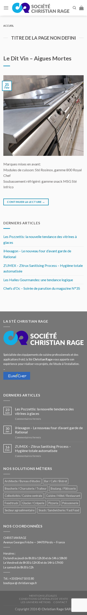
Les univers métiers (36, 602)
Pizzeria (53, 503)
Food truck (11, 503)
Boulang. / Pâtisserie (63, 488)
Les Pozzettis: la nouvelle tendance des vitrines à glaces (40, 239)
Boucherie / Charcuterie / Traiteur (26, 488)
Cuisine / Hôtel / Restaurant (63, 495)
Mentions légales (43, 595)
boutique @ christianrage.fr (20, 583)
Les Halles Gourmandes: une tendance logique (38, 280)
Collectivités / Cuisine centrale (23, 495)
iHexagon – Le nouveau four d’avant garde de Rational (37, 254)
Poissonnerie (70, 503)
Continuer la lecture (26, 202)
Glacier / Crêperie (33, 503)
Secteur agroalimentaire (20, 510)
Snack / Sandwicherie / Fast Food (59, 510)
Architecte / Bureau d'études (22, 481)
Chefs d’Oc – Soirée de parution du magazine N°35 (41, 288)
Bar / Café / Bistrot (55, 481)
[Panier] (81, 8)
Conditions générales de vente (43, 598)
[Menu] (6, 7)
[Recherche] (74, 8)
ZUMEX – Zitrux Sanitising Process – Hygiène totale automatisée (43, 268)
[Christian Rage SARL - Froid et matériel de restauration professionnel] (40, 8)
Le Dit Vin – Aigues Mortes (37, 58)
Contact (60, 602)
